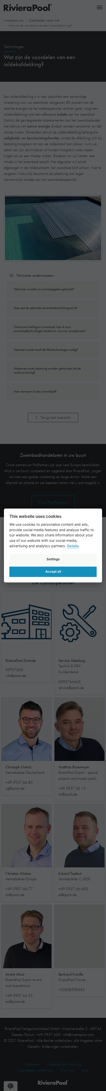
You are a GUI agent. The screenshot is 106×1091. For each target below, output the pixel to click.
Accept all (53, 571)
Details (73, 546)
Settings (53, 559)
